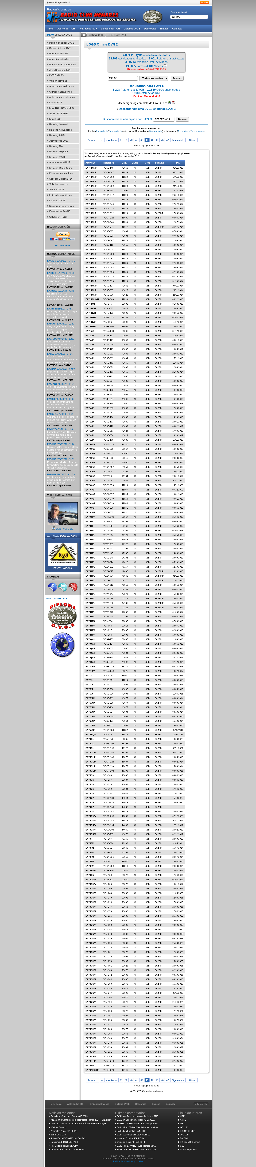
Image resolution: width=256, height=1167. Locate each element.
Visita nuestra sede (99, 1104)
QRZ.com (184, 1135)
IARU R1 (184, 1127)
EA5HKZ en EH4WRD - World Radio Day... (137, 1149)
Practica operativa (188, 1149)
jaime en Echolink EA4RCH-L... (131, 1138)
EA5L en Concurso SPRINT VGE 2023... (136, 1120)
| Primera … (92, 140)
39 (126, 140)
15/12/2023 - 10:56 (61, 279)
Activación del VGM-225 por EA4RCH (68, 1138)
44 (152, 140)
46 (162, 140)
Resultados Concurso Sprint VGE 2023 (69, 1116)
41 (136, 140)
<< (102, 140)
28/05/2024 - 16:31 (61, 264)
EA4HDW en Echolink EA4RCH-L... (133, 1135)
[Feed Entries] (204, 2)
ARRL (183, 1120)
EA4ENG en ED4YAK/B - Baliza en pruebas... (138, 1123)
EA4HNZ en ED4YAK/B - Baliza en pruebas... (138, 1127)
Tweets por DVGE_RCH (56, 598)
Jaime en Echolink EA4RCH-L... (132, 1142)
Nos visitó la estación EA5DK (64, 1146)
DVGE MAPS (56, 75)
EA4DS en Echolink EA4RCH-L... (132, 1131)
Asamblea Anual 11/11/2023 (64, 1131)
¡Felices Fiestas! (58, 1127)
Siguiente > (178, 140)
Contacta (170, 1104)
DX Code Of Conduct (190, 1142)
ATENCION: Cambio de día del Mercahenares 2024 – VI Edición (81, 1120)
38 (121, 140)
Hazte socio (55, 1104)
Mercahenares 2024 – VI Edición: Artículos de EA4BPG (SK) (79, 1123)
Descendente (115, 131)
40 (131, 140)
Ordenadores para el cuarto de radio (68, 1149)
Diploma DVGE (96, 35)
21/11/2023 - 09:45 (61, 296)
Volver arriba (201, 1104)
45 (157, 140)
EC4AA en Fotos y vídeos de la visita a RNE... (138, 1116)
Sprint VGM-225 (58, 1135)
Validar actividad (58, 80)
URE (182, 1116)
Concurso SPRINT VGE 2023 (64, 1142)
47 (167, 140)
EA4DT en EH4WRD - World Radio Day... (136, 1146)
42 (142, 140)
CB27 (182, 1146)
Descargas (140, 1104)
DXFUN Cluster (187, 1131)
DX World (184, 1138)
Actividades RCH (75, 1104)
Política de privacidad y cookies (128, 1161)
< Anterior (111, 140)
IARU (182, 1123)
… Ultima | (191, 140)
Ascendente (102, 131)
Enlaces (156, 1104)
